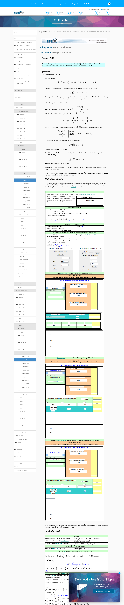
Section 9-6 (24, 166)
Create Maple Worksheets (23, 45)
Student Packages (22, 94)
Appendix (22, 256)
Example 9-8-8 (26, 201)
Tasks (19, 277)
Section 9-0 (23, 218)
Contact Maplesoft (94, 9)
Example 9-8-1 (26, 176)
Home (40, 31)
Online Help (52, 31)
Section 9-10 (25, 214)
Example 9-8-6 (26, 194)
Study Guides (21, 104)
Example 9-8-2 (26, 180)
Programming (20, 68)
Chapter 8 (22, 142)
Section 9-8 (24, 173)
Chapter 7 (22, 138)
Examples (23, 149)
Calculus (21, 107)
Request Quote (105, 9)
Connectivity (20, 78)
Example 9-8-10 (27, 207)
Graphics (19, 71)
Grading (20, 100)
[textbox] (78, 64)
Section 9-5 (24, 163)
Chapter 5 (22, 132)
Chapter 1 (22, 118)
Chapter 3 (22, 125)
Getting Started (20, 38)
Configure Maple (21, 460)
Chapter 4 (22, 128)
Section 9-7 (24, 170)
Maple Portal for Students (24, 270)
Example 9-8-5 (26, 190)
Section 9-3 (24, 156)
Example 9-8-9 (26, 204)
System (18, 453)
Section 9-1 (23, 221)
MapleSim (19, 466)
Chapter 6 (22, 135)
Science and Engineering (23, 75)
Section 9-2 (24, 152)
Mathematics (20, 57)
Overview (21, 266)
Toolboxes (19, 463)
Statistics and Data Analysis (24, 64)
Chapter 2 (22, 121)
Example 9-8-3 (26, 183)
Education (19, 90)
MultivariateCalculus (24, 111)
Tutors (19, 280)
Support (45, 31)
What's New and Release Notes (24, 42)
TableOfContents (24, 259)
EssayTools (20, 97)
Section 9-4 (24, 159)
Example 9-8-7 (26, 197)
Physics (18, 61)
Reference (19, 449)
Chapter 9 (22, 145)
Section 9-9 (24, 211)
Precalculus (21, 263)
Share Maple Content (22, 54)
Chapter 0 (22, 114)
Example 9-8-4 (26, 187)
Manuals (19, 456)
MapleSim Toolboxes (22, 470)
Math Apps (19, 87)
